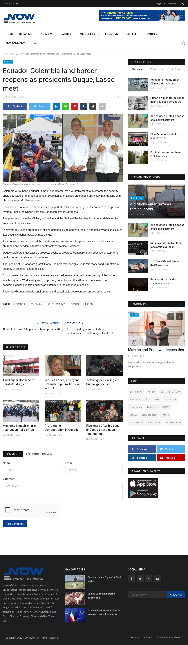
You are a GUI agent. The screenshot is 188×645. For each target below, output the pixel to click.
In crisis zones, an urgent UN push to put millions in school (62, 384)
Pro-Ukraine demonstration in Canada (62, 427)
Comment (9, 478)
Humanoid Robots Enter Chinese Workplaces (164, 81)
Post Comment (15, 523)
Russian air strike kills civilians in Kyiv (163, 281)
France (165, 414)
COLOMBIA (36, 304)
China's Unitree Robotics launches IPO (165, 136)
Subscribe (176, 595)
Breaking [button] (26, 34)
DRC (157, 399)
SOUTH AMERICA (56, 304)
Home (9, 34)
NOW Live (47, 34)
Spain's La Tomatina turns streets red (101, 595)
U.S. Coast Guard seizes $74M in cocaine (164, 263)
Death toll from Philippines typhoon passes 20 (31, 329)
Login (159, 3)
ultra (147, 399)
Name (6, 463)
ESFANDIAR (136, 391)
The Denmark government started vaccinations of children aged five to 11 (89, 331)
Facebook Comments (40, 454)
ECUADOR (19, 304)
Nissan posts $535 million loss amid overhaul (166, 245)
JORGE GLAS (136, 422)
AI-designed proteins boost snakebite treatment (167, 118)
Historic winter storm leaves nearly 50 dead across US (167, 99)
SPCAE (133, 414)
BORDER (75, 304)
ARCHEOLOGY (173, 422)
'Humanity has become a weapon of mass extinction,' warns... (155, 352)
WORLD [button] (67, 34)
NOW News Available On (169, 637)
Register (171, 3)
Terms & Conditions (141, 637)
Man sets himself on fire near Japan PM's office (19, 427)
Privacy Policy (11, 3)
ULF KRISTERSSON (171, 391)
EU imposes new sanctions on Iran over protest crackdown (104, 612)
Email (69, 463)
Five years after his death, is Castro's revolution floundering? (103, 430)
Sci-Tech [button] (133, 34)
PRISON (89, 304)
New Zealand (149, 414)
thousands (136, 407)
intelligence (154, 422)
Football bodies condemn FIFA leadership (165, 154)
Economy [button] (112, 34)
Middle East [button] (88, 34)
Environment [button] (16, 43)
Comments (13, 454)
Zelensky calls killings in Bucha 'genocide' (102, 382)
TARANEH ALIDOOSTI (158, 407)
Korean (152, 391)
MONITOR (170, 399)
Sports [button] (152, 34)
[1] (183, 3)
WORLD (15, 53)
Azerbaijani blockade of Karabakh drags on (19, 382)
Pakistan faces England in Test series (104, 579)
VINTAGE (135, 399)
